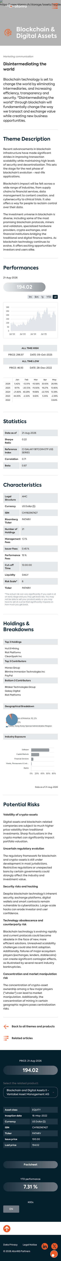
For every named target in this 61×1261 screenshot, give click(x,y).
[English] (15, 6)
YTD (49, 296)
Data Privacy (10, 1244)
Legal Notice (30, 1244)
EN (11, 1209)
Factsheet (30, 1164)
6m (37, 296)
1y (42, 296)
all (55, 296)
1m (30, 296)
